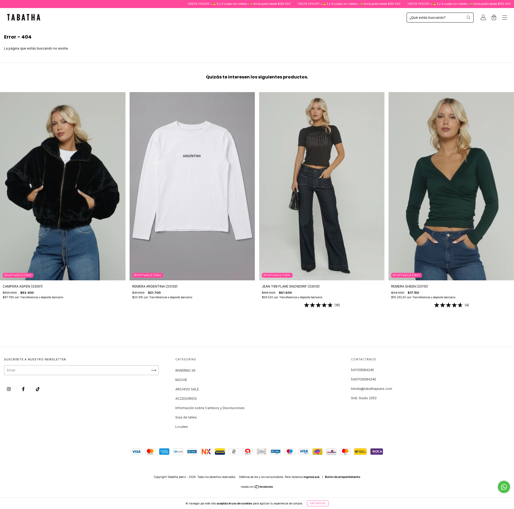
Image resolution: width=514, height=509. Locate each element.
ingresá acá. (312, 476)
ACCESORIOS (186, 399)
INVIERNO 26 (185, 370)
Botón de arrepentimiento (342, 476)
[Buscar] (468, 17)
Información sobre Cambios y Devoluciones (210, 408)
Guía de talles (186, 417)
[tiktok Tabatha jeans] (38, 389)
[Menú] (504, 18)
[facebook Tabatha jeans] (23, 389)
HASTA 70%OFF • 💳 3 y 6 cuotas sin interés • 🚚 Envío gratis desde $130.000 (210, 3)
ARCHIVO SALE (187, 389)
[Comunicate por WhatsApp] (504, 487)
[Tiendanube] (257, 487)
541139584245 (362, 370)
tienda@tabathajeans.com (371, 389)
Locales (181, 427)
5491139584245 (363, 379)
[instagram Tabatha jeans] (9, 389)
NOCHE (181, 380)
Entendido (318, 503)
